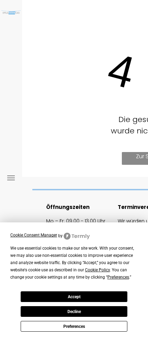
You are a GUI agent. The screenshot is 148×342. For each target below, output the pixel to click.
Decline (74, 311)
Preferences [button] (118, 277)
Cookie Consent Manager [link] (33, 235)
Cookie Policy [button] (97, 270)
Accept (74, 296)
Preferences (74, 326)
